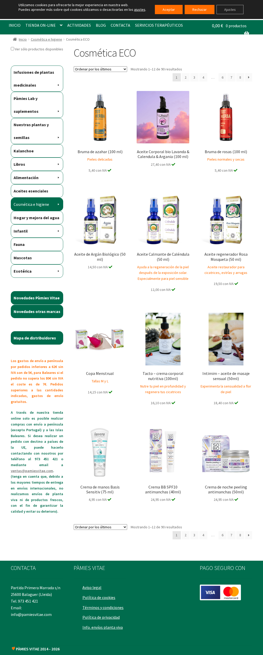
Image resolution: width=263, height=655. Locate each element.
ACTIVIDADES (79, 25)
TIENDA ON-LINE (40, 25)
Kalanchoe (24, 150)
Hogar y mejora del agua (36, 217)
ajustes (139, 9)
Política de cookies (98, 597)
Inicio (23, 39)
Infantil (21, 231)
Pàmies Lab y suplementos (26, 105)
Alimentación (26, 177)
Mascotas (23, 257)
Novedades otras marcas (37, 311)
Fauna (19, 244)
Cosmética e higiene (46, 39)
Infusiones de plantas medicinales (34, 79)
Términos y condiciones (103, 607)
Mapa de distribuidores (35, 337)
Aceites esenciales (31, 190)
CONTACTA (120, 25)
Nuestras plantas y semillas (31, 131)
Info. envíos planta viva (102, 627)
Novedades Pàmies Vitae (37, 297)
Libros (19, 164)
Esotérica (23, 271)
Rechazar (199, 9)
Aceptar (169, 9)
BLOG (101, 25)
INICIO (15, 25)
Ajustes (230, 9)
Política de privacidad (101, 617)
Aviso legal (91, 587)
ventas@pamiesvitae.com (32, 470)
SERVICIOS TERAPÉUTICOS (159, 25)
